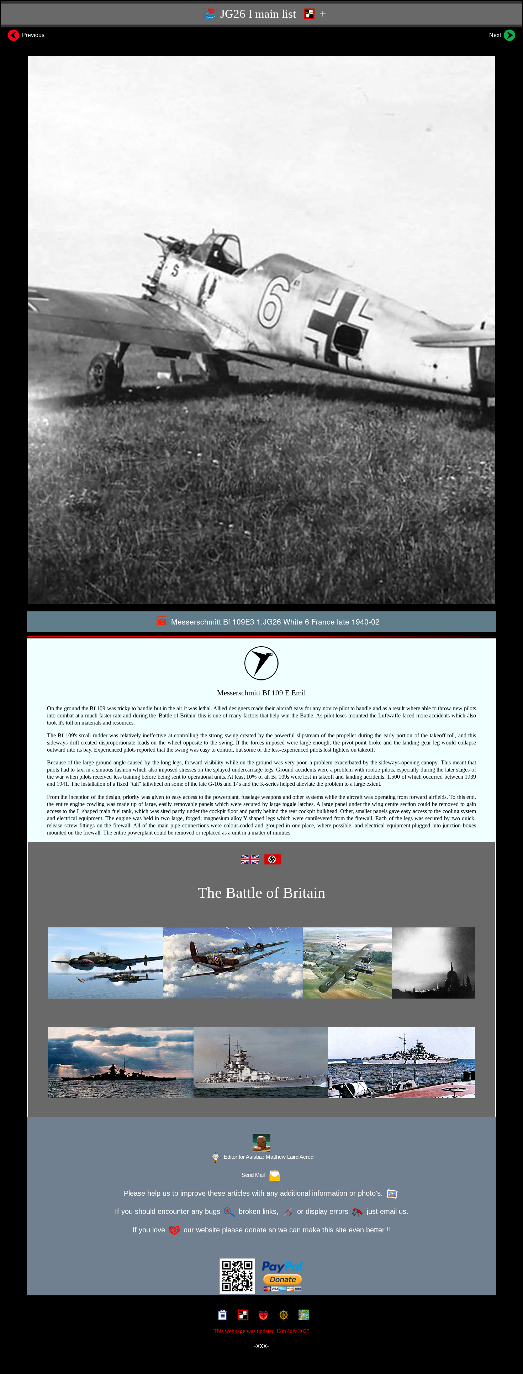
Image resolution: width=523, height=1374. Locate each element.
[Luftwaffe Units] (241, 1316)
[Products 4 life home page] (302, 1316)
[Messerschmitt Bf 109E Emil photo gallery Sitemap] (221, 1316)
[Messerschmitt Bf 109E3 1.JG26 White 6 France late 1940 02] (261, 330)
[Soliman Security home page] (262, 1316)
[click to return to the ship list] (261, 1062)
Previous (32, 35)
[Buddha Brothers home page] (282, 1316)
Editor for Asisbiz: (267, 1157)
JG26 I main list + (271, 13)
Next (495, 35)
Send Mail (255, 1175)
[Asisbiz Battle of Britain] (261, 963)
